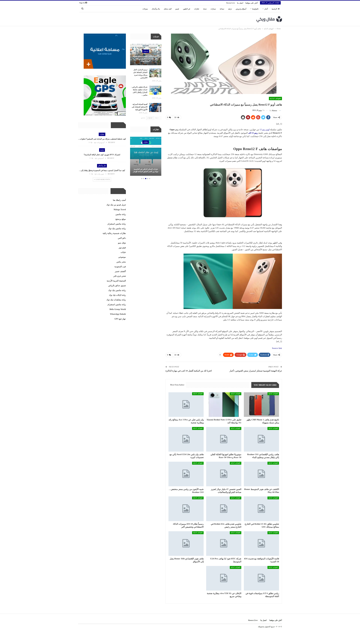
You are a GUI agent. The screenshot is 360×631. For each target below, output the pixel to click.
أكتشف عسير (120, 271)
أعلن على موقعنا (251, 3)
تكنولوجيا (255, 9)
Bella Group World (118, 309)
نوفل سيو (122, 243)
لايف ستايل (168, 9)
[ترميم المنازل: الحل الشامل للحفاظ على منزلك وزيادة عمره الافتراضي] (155, 72)
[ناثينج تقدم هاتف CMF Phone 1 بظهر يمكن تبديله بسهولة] (261, 404)
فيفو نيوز (122, 248)
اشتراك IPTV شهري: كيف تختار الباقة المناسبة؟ (102, 155)
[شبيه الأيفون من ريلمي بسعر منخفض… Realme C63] (186, 474)
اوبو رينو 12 (265, 129)
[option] (145, 157)
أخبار (266, 9)
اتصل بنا (240, 3)
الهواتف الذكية (275, 98)
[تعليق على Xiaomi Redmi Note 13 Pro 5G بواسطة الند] (223, 404)
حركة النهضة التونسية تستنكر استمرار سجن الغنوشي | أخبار (256, 371)
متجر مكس (121, 262)
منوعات (145, 9)
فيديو (177, 9)
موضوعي (122, 257)
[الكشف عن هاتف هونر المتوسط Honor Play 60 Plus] (261, 474)
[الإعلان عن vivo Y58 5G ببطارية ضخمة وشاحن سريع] (223, 578)
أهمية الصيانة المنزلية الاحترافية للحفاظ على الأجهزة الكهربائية (139, 107)
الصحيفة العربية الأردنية (116, 281)
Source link (277, 348)
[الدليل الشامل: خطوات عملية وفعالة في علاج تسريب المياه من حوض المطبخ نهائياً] (146, 54)
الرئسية (274, 9)
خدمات (145, 51)
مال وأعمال (156, 9)
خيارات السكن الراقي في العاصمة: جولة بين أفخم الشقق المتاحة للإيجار (145, 170)
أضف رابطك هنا (119, 200)
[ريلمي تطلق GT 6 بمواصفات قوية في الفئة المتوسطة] (261, 578)
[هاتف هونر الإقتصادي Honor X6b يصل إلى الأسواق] (186, 543)
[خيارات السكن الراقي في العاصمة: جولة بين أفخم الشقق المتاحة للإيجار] (146, 156)
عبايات (123, 252)
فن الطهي (186, 9)
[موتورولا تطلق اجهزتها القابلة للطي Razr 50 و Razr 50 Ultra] (223, 439)
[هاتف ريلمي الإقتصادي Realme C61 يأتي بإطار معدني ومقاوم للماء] (261, 439)
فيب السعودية (120, 267)
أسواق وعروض (241, 9)
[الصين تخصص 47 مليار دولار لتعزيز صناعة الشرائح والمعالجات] (223, 474)
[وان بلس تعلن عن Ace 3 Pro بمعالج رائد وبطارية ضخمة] (186, 404)
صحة (205, 9)
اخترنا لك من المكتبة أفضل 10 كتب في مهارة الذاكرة (189, 371)
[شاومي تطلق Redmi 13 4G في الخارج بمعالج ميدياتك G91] (261, 508)
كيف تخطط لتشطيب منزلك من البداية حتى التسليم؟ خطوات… (102, 139)
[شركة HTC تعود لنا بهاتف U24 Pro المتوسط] (223, 543)
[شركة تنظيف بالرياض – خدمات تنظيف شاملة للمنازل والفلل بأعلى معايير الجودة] (155, 90)
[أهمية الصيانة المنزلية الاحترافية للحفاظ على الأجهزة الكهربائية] (155, 107)
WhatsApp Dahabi (118, 314)
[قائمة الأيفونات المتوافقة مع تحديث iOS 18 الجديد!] (261, 543)
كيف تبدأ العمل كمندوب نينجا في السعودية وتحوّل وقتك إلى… (102, 170)
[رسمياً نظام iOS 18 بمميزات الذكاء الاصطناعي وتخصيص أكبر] (186, 508)
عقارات (196, 9)
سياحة (222, 9)
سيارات (213, 9)
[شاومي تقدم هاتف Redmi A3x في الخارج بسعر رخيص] (223, 508)
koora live (230, 3)
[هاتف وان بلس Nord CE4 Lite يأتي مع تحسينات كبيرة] (186, 439)
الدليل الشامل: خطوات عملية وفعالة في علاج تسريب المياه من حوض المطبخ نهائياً (145, 58)
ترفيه (230, 9)
